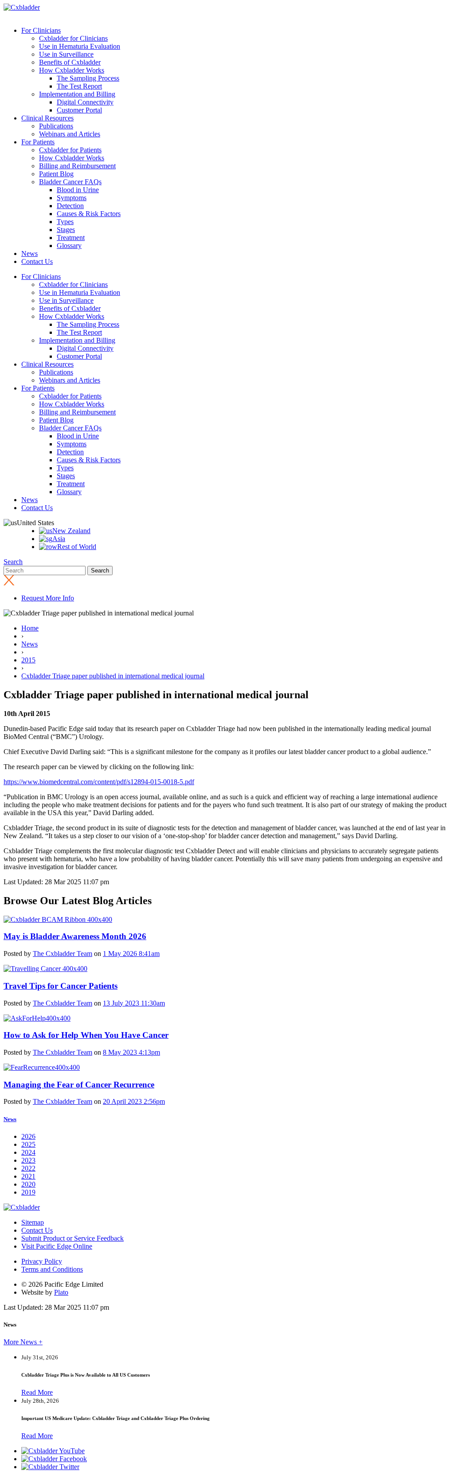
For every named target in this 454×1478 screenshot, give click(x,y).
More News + (23, 1342)
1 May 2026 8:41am (131, 953)
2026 (28, 1136)
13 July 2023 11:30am (134, 1003)
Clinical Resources (47, 118)
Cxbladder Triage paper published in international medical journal (112, 676)
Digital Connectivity (85, 102)
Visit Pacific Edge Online (56, 1246)
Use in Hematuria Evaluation (79, 46)
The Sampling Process (88, 78)
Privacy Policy (41, 1261)
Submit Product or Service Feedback (72, 1238)
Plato (61, 1292)
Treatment (71, 237)
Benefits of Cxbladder (70, 62)
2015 (28, 660)
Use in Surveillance (66, 54)
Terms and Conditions (52, 1269)
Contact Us (37, 261)
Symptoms (71, 197)
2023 (28, 1160)
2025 (28, 1144)
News (29, 253)
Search (13, 561)
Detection (70, 205)
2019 (28, 1192)
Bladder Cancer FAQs (70, 182)
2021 (28, 1176)
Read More (37, 1392)
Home (30, 628)
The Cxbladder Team (62, 953)
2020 (28, 1184)
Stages (66, 229)
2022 (28, 1168)
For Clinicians (41, 30)
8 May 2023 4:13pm (131, 1052)
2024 (28, 1152)
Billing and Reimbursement (77, 166)
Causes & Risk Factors (89, 213)
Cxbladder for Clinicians (73, 38)
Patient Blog (56, 174)
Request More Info (47, 598)
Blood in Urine (78, 189)
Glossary (69, 245)
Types (65, 221)
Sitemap (32, 1222)
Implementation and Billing (77, 94)
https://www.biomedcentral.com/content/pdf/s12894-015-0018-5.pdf (99, 781)
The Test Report (79, 86)
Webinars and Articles (69, 134)
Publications (56, 126)
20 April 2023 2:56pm (134, 1101)
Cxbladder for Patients (70, 150)
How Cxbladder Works (71, 70)
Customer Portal (79, 110)
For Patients (38, 142)
